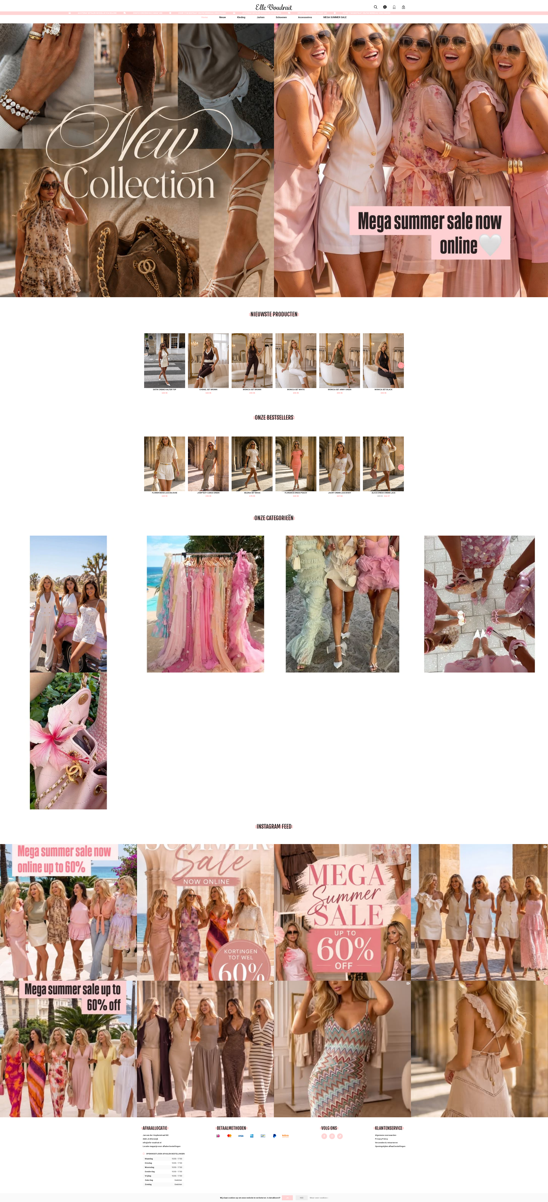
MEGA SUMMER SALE (335, 17)
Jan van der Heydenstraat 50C (156, 1135)
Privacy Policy (381, 1139)
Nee (301, 1198)
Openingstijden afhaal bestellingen (390, 1146)
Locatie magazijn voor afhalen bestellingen (161, 1146)
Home (204, 17)
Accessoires (305, 17)
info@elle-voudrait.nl (152, 1143)
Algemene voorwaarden (385, 1135)
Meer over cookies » (319, 1198)
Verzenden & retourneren (386, 1143)
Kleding (241, 17)
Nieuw (222, 17)
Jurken (260, 17)
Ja (287, 1198)
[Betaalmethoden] (218, 1136)
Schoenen (281, 17)
